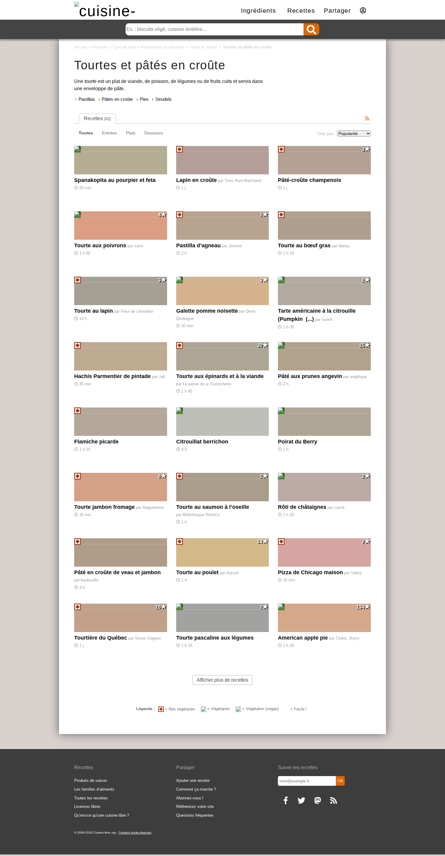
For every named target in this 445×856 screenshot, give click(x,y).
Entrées (109, 132)
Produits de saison (90, 780)
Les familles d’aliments (94, 789)
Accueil (80, 47)
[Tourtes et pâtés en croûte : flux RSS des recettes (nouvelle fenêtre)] (367, 119)
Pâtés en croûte (117, 99)
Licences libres (87, 806)
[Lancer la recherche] (311, 29)
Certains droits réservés (135, 832)
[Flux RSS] (333, 801)
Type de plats (124, 47)
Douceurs (153, 132)
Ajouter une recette (192, 780)
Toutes (86, 132)
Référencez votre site (195, 806)
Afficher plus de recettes (222, 680)
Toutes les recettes (91, 798)
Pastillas (86, 99)
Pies (144, 99)
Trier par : (326, 133)
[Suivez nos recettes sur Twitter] (301, 801)
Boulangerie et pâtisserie (162, 47)
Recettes (100, 47)
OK (340, 781)
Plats (130, 132)
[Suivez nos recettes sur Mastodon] (317, 801)
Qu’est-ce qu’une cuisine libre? (101, 815)
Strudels (163, 99)
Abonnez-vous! (189, 798)
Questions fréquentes (195, 815)
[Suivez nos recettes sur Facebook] (285, 801)
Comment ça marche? (196, 789)
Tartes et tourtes (203, 47)
